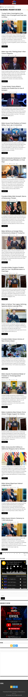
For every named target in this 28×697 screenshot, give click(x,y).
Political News (11, 19)
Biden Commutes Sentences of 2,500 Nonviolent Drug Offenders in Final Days (14, 160)
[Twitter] (14, 646)
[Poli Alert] (14, 2)
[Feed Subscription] (27, 9)
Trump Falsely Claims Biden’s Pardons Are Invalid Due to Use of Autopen (13, 88)
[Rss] (11, 646)
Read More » (4, 46)
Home (2, 7)
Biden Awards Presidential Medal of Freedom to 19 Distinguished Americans (13, 376)
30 (19, 553)
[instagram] (16, 646)
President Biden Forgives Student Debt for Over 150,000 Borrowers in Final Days (13, 269)
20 (16, 553)
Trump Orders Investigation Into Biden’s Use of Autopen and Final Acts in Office (14, 15)
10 (14, 553)
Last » (25, 555)
